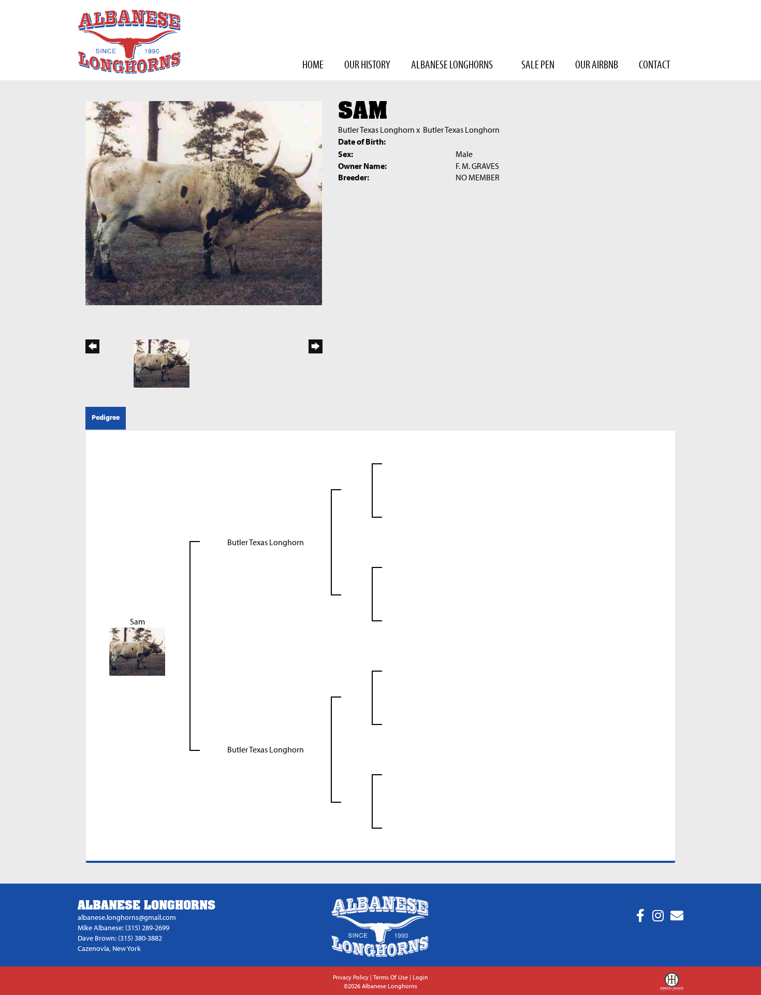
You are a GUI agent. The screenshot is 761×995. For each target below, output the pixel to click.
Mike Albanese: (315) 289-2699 (123, 927)
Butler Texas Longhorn (376, 129)
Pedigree (106, 417)
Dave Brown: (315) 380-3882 (120, 938)
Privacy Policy (351, 977)
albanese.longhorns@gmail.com (127, 917)
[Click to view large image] (203, 202)
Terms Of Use (390, 977)
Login (420, 977)
